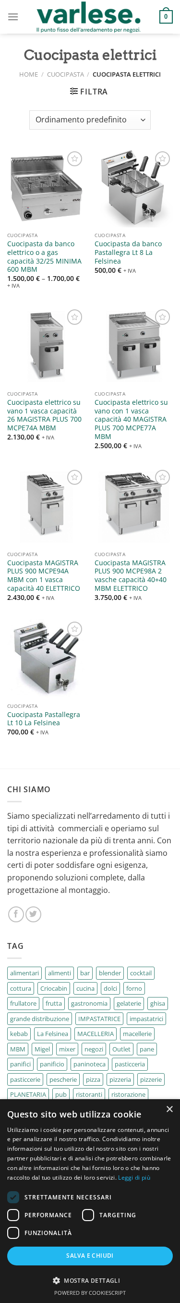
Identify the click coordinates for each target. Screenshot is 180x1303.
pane (147, 1049)
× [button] (169, 1109)
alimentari (24, 973)
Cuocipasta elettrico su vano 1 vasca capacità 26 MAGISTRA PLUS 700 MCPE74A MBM (44, 415)
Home (28, 74)
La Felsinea (52, 1033)
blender (110, 973)
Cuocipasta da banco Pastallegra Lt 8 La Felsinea (128, 252)
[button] (90, 1280)
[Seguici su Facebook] (16, 914)
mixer (67, 1049)
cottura (20, 988)
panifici (20, 1064)
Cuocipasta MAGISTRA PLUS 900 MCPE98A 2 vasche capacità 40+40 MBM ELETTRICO (131, 575)
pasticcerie (25, 1079)
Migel (42, 1049)
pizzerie (151, 1079)
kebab (19, 1033)
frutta (54, 1003)
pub (61, 1094)
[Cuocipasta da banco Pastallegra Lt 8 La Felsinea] (134, 188)
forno (134, 988)
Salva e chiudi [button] (90, 1255)
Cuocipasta (65, 74)
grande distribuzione (39, 1018)
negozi (93, 1049)
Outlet (121, 1049)
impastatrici (146, 1018)
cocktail (141, 973)
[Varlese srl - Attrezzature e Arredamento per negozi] (89, 17)
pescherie (63, 1079)
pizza (93, 1079)
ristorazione (128, 1094)
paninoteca (89, 1064)
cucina (85, 988)
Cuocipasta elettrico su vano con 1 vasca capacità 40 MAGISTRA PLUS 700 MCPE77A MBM (131, 419)
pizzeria (120, 1079)
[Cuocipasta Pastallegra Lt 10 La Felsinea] (46, 658)
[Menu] (13, 16)
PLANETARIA (28, 1094)
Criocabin (53, 988)
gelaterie (129, 1003)
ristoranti (89, 1094)
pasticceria (130, 1064)
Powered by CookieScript (90, 1292)
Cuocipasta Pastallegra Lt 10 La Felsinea (43, 718)
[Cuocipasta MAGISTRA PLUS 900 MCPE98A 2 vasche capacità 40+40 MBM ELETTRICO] (134, 506)
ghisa (157, 1003)
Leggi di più (134, 1177)
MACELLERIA (95, 1033)
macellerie (137, 1033)
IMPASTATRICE (99, 1018)
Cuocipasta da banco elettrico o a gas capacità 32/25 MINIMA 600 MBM (44, 256)
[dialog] (90, 1201)
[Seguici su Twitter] (33, 914)
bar (85, 973)
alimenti (59, 973)
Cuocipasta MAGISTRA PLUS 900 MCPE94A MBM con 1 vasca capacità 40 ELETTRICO (43, 575)
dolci (110, 988)
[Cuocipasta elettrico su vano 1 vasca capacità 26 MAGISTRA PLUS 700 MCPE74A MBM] (46, 346)
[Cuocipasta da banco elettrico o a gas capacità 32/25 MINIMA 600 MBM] (46, 188)
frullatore (23, 1003)
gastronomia (89, 1003)
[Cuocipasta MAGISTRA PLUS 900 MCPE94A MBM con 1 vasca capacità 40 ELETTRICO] (46, 506)
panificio (52, 1064)
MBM (17, 1049)
